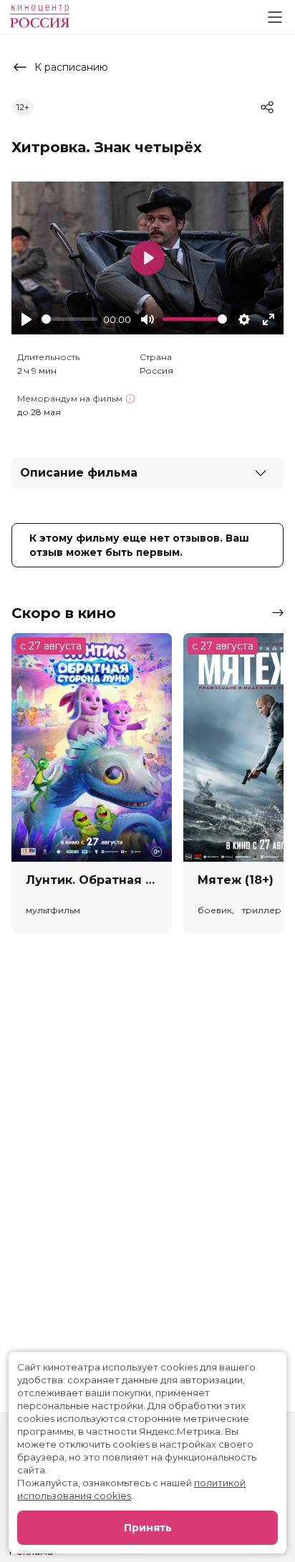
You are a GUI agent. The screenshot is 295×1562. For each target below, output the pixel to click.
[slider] (69, 319)
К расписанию (71, 67)
